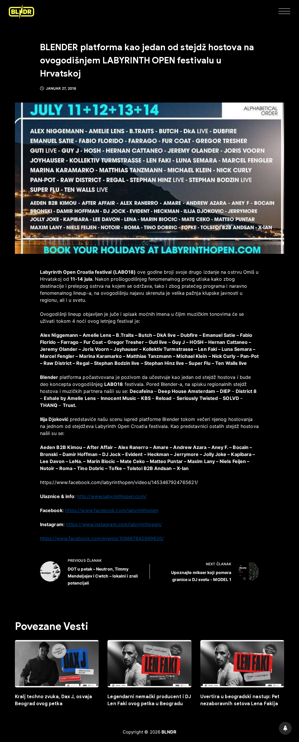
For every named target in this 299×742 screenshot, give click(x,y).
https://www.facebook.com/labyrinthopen (111, 510)
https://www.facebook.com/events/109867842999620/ (102, 538)
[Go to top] (285, 728)
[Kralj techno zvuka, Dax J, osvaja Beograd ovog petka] (57, 663)
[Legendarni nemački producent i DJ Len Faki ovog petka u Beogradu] (149, 663)
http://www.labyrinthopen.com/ (111, 496)
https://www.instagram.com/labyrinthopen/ (114, 524)
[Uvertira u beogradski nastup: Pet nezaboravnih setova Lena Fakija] (242, 663)
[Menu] (284, 12)
